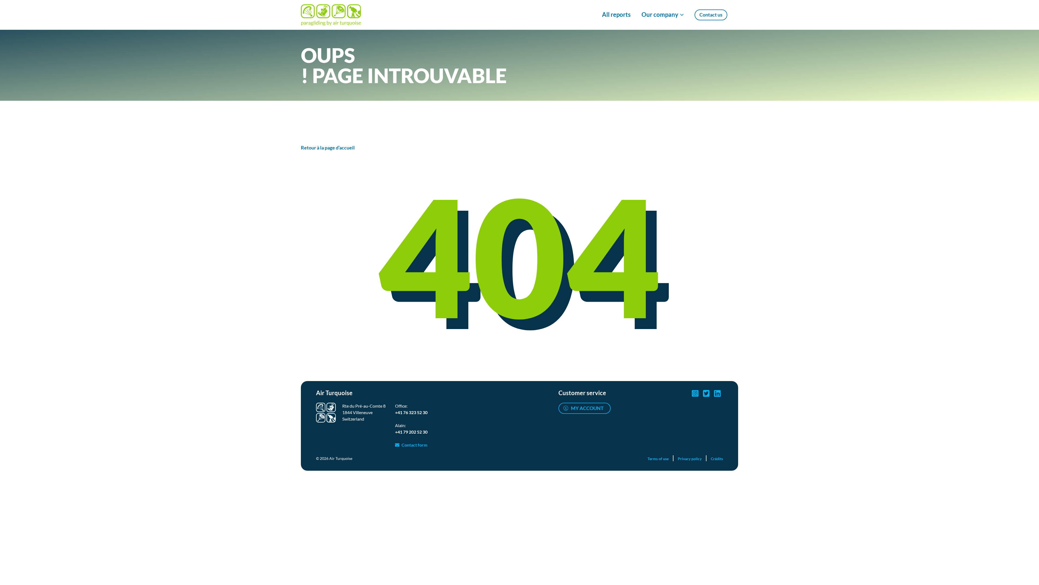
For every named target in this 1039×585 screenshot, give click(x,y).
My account (587, 408)
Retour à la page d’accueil (328, 148)
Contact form (414, 444)
